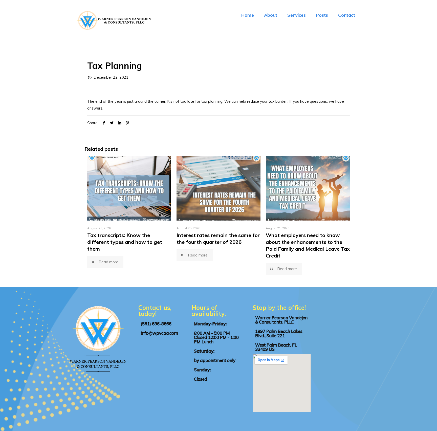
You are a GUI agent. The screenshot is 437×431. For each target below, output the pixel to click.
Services (296, 15)
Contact (346, 15)
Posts (322, 15)
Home (247, 15)
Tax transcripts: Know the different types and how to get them (124, 242)
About (270, 15)
